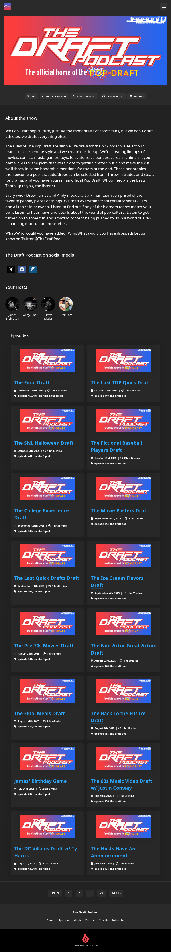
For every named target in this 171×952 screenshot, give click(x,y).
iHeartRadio (115, 96)
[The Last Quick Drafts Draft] (47, 555)
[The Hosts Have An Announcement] (123, 826)
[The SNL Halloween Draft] (47, 420)
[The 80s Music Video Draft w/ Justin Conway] (123, 758)
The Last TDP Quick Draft (120, 382)
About (51, 920)
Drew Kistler (48, 316)
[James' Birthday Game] (47, 758)
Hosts (77, 920)
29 (101, 893)
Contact (90, 920)
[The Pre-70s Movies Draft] (47, 623)
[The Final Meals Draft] (47, 690)
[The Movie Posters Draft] (123, 488)
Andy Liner (30, 315)
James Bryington (12, 316)
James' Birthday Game (40, 781)
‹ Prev (55, 893)
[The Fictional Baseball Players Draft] (123, 420)
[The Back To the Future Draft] (123, 690)
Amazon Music (86, 96)
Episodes (64, 920)
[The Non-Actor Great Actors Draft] (123, 623)
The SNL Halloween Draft (43, 443)
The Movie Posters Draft (119, 510)
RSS (33, 96)
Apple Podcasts (55, 96)
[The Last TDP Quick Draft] (123, 360)
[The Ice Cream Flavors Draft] (123, 555)
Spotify (139, 96)
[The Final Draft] (47, 360)
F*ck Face (66, 315)
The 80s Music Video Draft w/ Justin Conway (121, 784)
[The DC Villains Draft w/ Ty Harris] (47, 826)
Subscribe (118, 920)
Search (103, 920)
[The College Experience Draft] (47, 488)
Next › (116, 893)
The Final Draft (31, 382)
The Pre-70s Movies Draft (43, 645)
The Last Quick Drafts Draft (46, 578)
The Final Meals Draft (39, 713)
